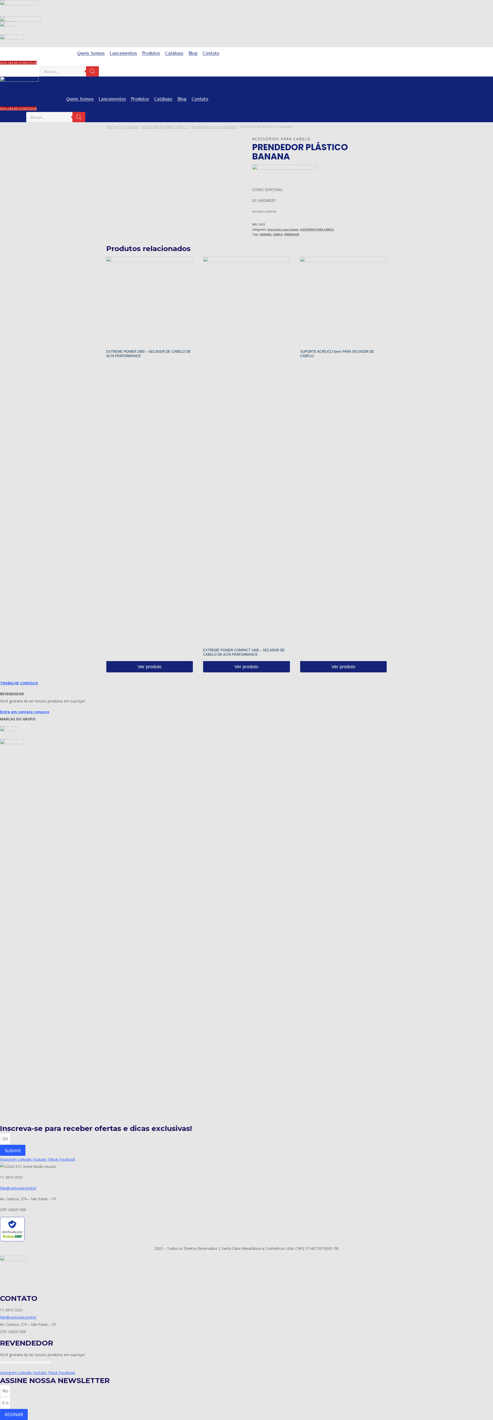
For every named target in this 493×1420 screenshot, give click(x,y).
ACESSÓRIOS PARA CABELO (317, 229)
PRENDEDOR (291, 234)
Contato (211, 53)
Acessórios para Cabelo (281, 138)
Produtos (151, 53)
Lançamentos (123, 53)
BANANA (265, 234)
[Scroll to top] (481, 1403)
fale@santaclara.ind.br (18, 1188)
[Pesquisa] (92, 71)
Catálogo (174, 53)
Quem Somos (91, 53)
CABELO (278, 234)
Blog (192, 53)
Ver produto (150, 666)
